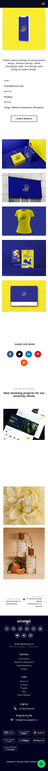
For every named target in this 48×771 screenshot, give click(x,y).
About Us (24, 681)
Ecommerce (24, 658)
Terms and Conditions (17, 647)
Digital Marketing (24, 665)
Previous (6, 28)
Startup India (22, 761)
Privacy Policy (33, 647)
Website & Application (24, 662)
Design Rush (35, 761)
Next (41, 28)
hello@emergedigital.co (26, 720)
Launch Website (24, 119)
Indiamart (11, 761)
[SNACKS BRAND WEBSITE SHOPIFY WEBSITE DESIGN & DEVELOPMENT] (24, 463)
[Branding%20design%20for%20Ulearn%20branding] (10, 354)
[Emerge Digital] (9, 4)
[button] (41, 764)
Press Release (24, 695)
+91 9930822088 (26, 708)
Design (24, 669)
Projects (24, 688)
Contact (24, 684)
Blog (24, 691)
